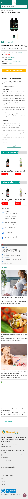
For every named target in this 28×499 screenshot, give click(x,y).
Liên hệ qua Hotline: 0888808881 (14, 70)
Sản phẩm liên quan (9, 153)
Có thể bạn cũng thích (10, 182)
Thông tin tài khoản (5, 478)
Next (25, 164)
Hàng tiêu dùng (9, 10)
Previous (2, 164)
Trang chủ (3, 10)
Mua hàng (5, 174)
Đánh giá (3, 484)
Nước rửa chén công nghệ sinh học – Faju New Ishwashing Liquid (20, 171)
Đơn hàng (3, 481)
